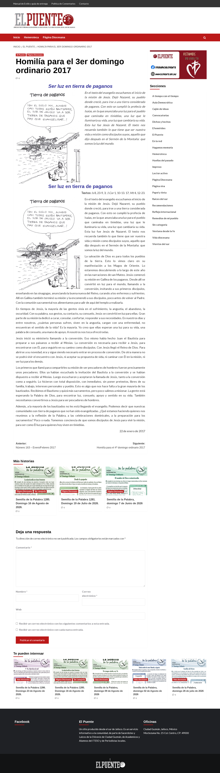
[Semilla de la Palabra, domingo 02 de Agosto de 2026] (149, 671)
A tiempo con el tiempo (165, 95)
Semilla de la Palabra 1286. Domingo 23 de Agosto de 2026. (31, 691)
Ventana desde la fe (163, 231)
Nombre (21, 591)
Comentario (24, 547)
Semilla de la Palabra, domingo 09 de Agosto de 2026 (108, 691)
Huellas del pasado (162, 160)
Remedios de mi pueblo (165, 218)
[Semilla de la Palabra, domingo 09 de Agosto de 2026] (110, 671)
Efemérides (158, 128)
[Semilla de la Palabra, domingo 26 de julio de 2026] (188, 671)
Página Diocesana (54, 37)
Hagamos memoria (162, 147)
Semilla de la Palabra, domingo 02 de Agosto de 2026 (147, 691)
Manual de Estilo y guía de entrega (30, 3)
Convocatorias (160, 115)
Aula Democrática (162, 102)
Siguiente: (121, 445)
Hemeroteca (31, 37)
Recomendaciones (162, 205)
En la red (157, 140)
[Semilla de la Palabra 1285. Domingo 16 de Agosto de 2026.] (34, 481)
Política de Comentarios (63, 3)
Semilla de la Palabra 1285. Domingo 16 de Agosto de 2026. (33, 503)
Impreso (156, 166)
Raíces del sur (160, 198)
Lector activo (159, 173)
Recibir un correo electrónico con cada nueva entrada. (51, 629)
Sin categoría (40, 491)
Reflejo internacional (164, 211)
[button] (205, 38)
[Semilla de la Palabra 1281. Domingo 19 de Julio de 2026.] (80, 481)
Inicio (16, 37)
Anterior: (36, 445)
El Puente (21, 55)
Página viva (158, 185)
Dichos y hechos (161, 121)
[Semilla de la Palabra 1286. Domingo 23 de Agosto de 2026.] (31, 671)
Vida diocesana (160, 237)
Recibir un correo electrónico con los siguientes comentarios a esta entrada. (64, 623)
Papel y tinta (159, 192)
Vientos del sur (160, 243)
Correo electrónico (89, 593)
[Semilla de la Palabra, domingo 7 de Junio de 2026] (125, 481)
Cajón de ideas (160, 108)
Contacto (84, 3)
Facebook (22, 721)
